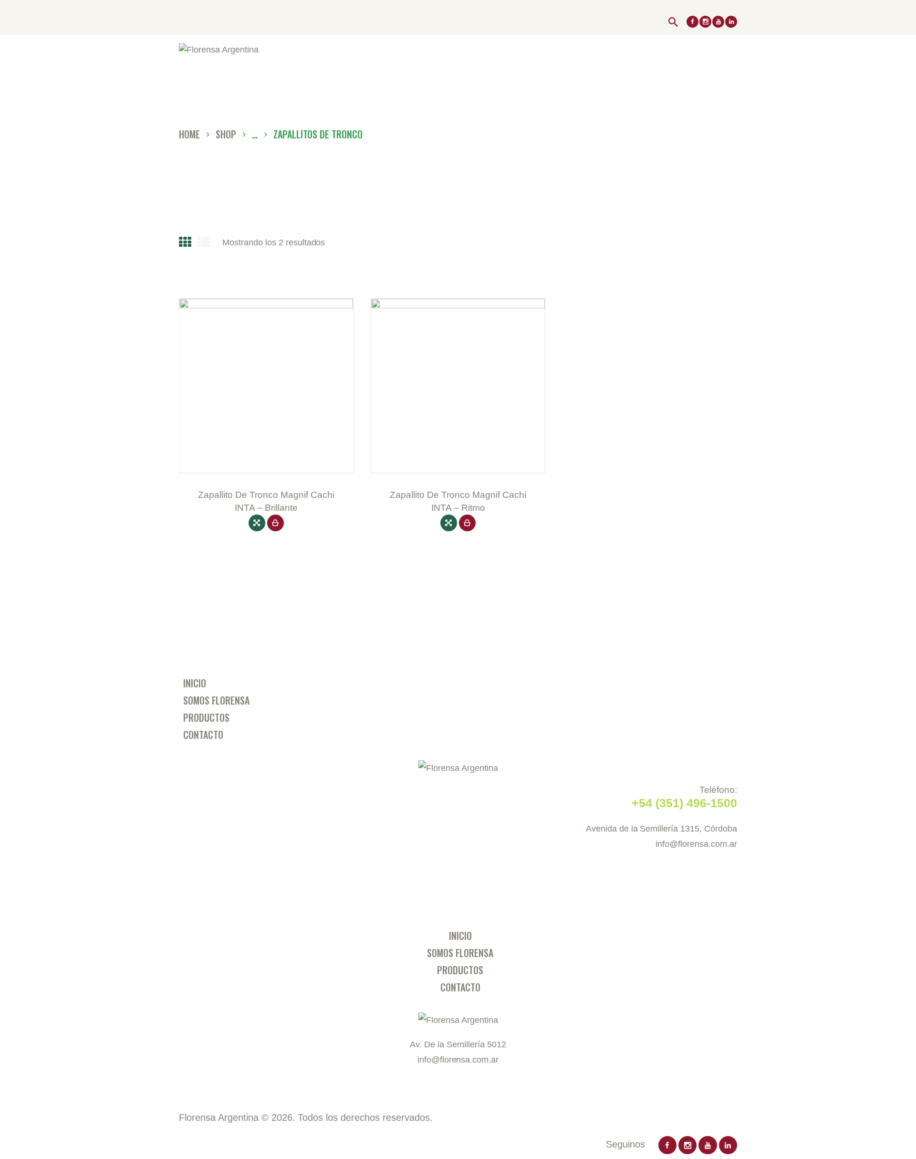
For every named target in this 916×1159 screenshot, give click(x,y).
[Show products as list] (204, 242)
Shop (226, 134)
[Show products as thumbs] (185, 242)
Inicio (194, 683)
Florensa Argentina (219, 1117)
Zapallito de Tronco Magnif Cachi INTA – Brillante (266, 501)
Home (189, 134)
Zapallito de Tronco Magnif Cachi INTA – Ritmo (458, 501)
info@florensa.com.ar (696, 844)
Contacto (203, 734)
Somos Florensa (216, 700)
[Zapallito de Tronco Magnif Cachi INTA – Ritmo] (448, 523)
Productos (206, 717)
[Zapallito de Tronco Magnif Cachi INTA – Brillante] (257, 523)
